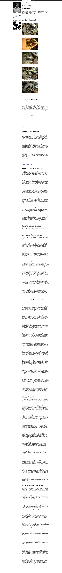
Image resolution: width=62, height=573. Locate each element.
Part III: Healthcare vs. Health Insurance (29, 296)
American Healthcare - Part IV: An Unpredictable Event (29, 120)
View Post (27, 9)
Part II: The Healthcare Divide (28, 164)
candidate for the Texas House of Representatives (17, 16)
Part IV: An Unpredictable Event (29, 482)
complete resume (16, 18)
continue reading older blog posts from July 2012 (35, 567)
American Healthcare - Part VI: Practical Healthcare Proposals (30, 122)
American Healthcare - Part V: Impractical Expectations (29, 121)
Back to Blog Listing (24, 3)
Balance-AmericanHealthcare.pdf (27, 115)
